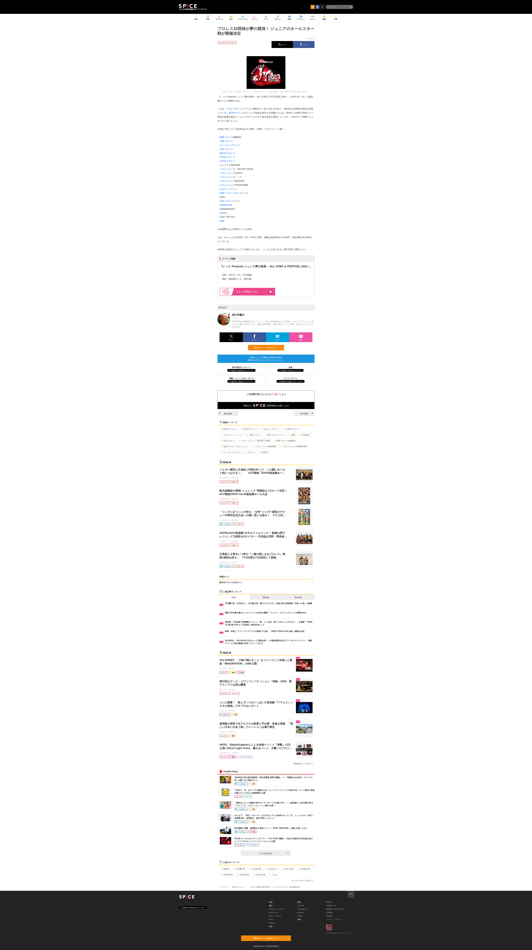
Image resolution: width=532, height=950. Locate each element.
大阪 (222, 141)
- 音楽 (270, 902)
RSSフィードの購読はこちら (267, 347)
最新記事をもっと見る (301, 763)
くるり (275, 874)
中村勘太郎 (244, 874)
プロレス (230, 108)
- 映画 (270, 926)
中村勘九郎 (305, 868)
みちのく (224, 189)
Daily (234, 597)
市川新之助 (256, 868)
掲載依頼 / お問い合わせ (335, 909)
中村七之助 (289, 868)
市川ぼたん (273, 868)
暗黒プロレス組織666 (286, 440)
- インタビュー (302, 909)
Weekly (266, 597)
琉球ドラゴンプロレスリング (235, 446)
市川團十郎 (240, 868)
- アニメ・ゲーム (274, 916)
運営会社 (329, 902)
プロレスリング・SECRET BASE (255, 440)
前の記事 (228, 413)
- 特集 (299, 919)
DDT (222, 200)
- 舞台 (270, 905)
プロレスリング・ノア (233, 434)
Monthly (298, 597)
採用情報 (329, 912)
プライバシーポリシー (334, 919)
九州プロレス (229, 440)
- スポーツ (272, 923)
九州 (222, 149)
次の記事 (304, 413)
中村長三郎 (260, 874)
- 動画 (299, 902)
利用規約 (329, 916)
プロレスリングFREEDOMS (295, 446)
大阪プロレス (255, 434)
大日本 (223, 161)
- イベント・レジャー (276, 909)
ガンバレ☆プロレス (232, 452)
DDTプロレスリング (276, 434)
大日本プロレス (292, 429)
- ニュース (300, 905)
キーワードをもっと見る (301, 880)
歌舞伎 (226, 868)
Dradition (306, 434)
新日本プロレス (230, 429)
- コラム (300, 916)
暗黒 (222, 137)
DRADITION (226, 204)
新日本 (232, 112)
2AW (222, 220)
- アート (271, 919)
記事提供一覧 (331, 905)
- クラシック (272, 912)
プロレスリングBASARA (265, 446)
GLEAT (223, 213)
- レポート (300, 912)
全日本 (223, 156)
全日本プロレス (250, 429)
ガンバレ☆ (225, 145)
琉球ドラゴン (226, 193)
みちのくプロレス (271, 429)
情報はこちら (251, 291)
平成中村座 (228, 874)
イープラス (223, 887)
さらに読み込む (266, 853)
